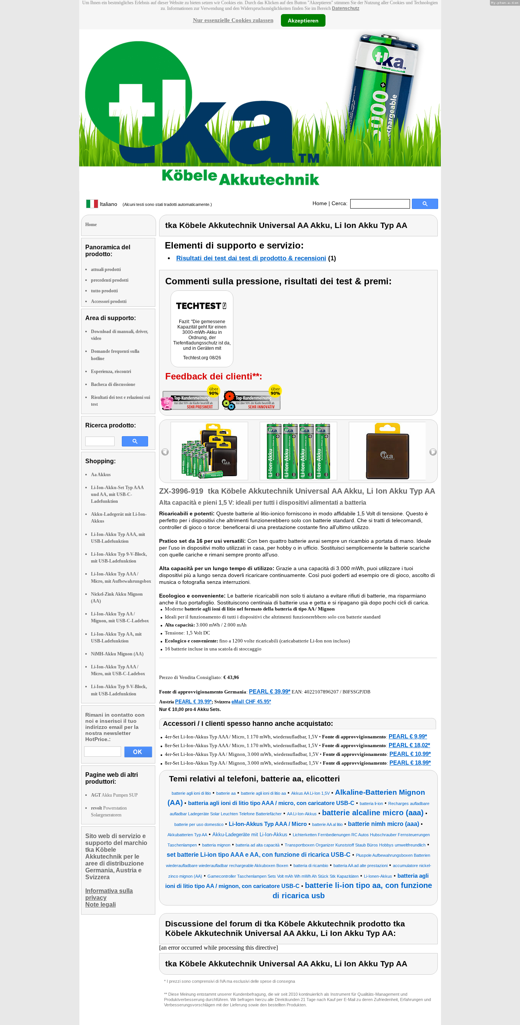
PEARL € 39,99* (269, 691)
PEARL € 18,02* (409, 745)
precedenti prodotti (109, 280)
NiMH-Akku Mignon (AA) (117, 654)
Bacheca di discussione (113, 384)
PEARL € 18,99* (410, 762)
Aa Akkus (101, 474)
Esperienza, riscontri (111, 371)
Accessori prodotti (108, 301)
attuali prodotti (106, 269)
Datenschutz (345, 8)
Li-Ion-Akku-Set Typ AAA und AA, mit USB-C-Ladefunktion (117, 494)
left (165, 452)
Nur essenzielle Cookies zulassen (233, 20)
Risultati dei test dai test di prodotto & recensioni (251, 258)
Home (320, 203)
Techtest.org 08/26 (202, 357)
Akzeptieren (303, 20)
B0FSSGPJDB (356, 692)
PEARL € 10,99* (410, 754)
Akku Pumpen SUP (114, 795)
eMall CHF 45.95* (251, 702)
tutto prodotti (104, 290)
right (433, 452)
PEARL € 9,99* (408, 736)
